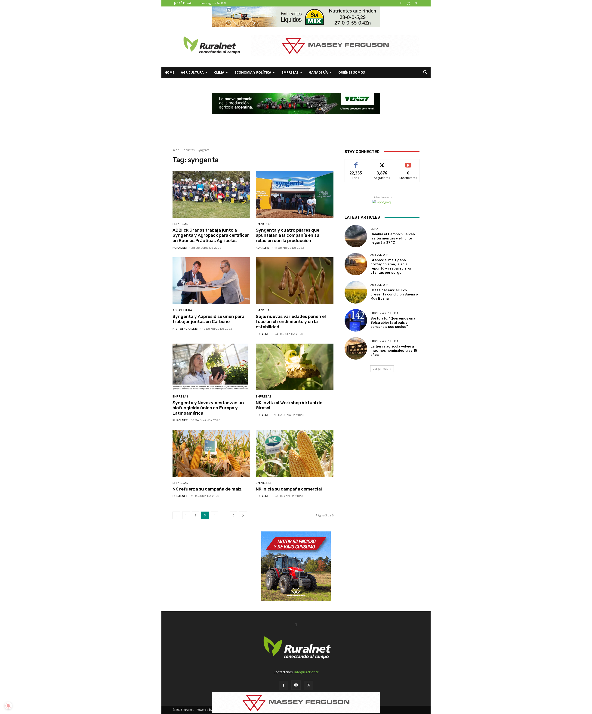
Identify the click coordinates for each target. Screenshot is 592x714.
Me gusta (356, 163)
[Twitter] (416, 3)
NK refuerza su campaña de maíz (207, 489)
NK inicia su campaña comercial (289, 489)
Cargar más (380, 369)
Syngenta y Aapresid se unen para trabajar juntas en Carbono (208, 319)
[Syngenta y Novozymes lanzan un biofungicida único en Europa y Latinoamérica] (211, 367)
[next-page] (243, 515)
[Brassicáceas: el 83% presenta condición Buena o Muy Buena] (356, 292)
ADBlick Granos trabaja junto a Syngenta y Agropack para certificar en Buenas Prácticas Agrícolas (211, 235)
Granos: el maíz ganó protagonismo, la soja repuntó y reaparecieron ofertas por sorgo (391, 266)
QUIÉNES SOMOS (351, 72)
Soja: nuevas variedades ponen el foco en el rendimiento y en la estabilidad (291, 322)
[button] (425, 73)
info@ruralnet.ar (306, 672)
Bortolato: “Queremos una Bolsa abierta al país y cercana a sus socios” (392, 322)
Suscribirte (408, 163)
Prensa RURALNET (186, 328)
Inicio (176, 150)
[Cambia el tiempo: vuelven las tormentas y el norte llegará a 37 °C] (356, 236)
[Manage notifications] (8, 705)
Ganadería (318, 72)
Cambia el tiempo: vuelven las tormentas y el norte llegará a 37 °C (392, 238)
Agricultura (192, 72)
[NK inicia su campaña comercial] (294, 453)
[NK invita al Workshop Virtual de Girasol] (294, 367)
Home (169, 72)
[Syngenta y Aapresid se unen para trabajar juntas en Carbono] (211, 280)
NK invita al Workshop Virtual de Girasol (289, 405)
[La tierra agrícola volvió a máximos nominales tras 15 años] (356, 348)
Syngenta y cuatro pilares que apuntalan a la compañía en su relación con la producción (287, 235)
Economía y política (253, 72)
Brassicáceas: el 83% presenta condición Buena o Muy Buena (394, 294)
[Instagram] (408, 3)
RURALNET (180, 247)
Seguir (382, 163)
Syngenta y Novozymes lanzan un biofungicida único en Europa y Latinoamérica (208, 408)
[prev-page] (176, 515)
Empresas (290, 72)
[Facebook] (400, 3)
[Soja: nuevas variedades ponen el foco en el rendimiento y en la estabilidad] (294, 280)
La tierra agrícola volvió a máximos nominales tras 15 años (393, 350)
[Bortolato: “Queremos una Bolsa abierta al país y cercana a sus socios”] (356, 320)
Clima (219, 72)
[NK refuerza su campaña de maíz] (211, 453)
